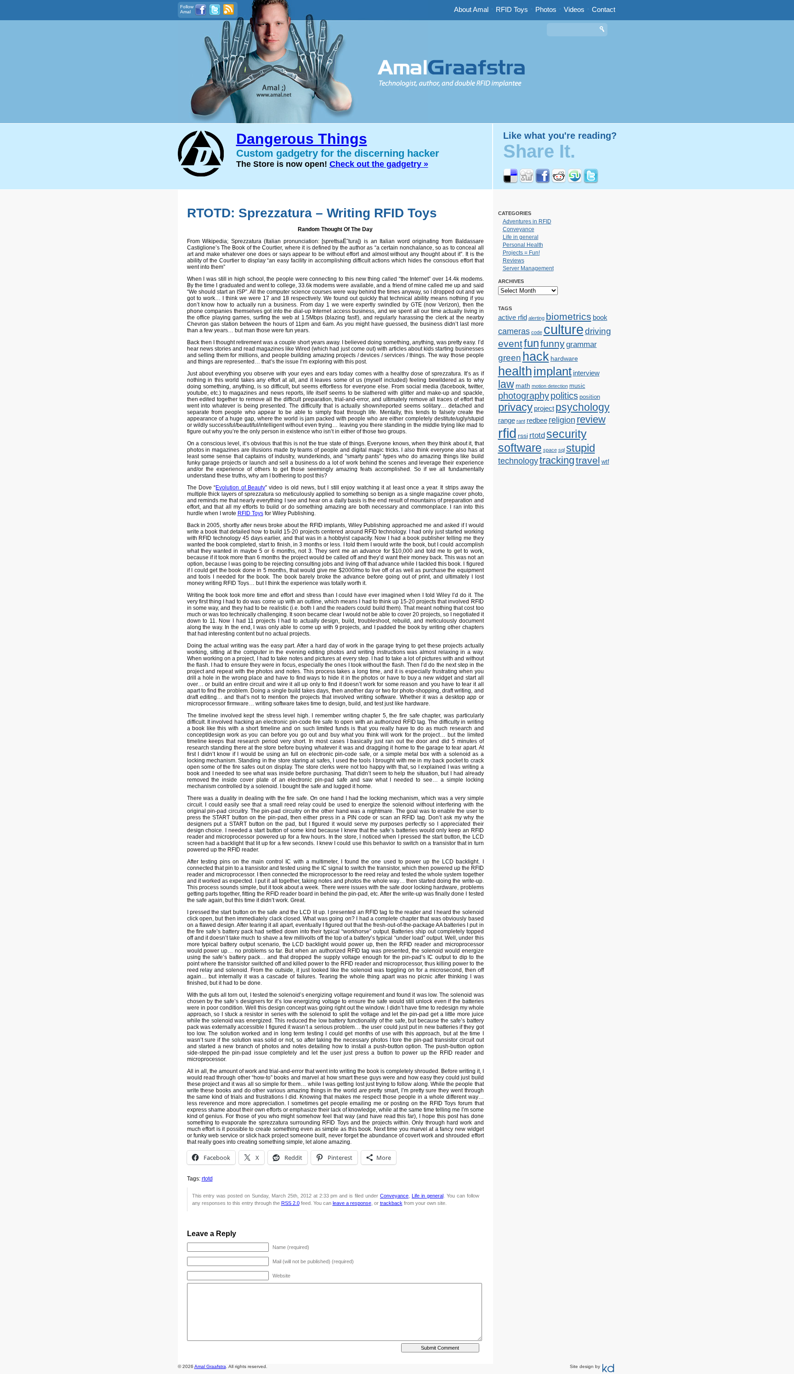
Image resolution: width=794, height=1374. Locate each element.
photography (523, 396)
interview (586, 373)
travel (588, 460)
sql (561, 450)
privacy (515, 407)
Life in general (427, 1195)
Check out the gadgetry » (378, 164)
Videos (574, 9)
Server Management (528, 268)
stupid (580, 448)
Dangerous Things (301, 139)
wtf (605, 461)
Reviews (513, 260)
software (520, 447)
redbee (537, 420)
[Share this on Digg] (526, 181)
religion (562, 420)
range (506, 420)
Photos (545, 9)
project (544, 408)
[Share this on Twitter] (591, 181)
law (506, 384)
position (589, 396)
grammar (581, 344)
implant (552, 371)
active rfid (512, 317)
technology (518, 461)
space (550, 450)
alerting (536, 318)
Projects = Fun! (521, 253)
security (566, 433)
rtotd (207, 1178)
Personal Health (523, 245)
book (600, 317)
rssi (523, 435)
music (577, 385)
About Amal (471, 9)
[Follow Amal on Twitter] (215, 14)
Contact (603, 9)
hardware (564, 358)
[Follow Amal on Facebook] (200, 14)
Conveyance (394, 1195)
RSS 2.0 (290, 1203)
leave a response (352, 1203)
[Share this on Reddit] (558, 181)
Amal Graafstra (210, 1366)
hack (535, 356)
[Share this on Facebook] (542, 181)
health (515, 371)
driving (598, 331)
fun (531, 343)
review (591, 419)
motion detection (550, 386)
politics (564, 396)
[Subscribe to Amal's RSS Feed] (228, 13)
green (509, 358)
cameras (514, 331)
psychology (583, 407)
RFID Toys (512, 9)
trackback (391, 1203)
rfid (507, 433)
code (536, 332)
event (510, 343)
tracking (556, 460)
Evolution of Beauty (240, 487)
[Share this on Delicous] (510, 181)
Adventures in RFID (527, 221)
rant (520, 421)
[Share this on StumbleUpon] (574, 181)
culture (564, 329)
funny (552, 343)
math (523, 385)
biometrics (568, 316)
